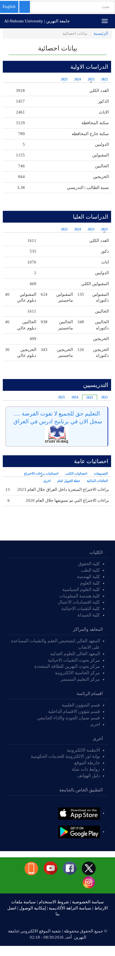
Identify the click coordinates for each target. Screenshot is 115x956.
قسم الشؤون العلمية (81, 705)
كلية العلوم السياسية (81, 589)
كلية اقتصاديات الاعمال (79, 602)
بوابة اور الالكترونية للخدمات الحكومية (65, 756)
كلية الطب (90, 570)
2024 (77, 79)
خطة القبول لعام (68, 481)
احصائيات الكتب (76, 473)
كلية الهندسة (88, 576)
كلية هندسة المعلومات (79, 596)
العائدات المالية (97, 481)
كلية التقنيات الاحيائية (80, 608)
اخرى (47, 481)
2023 (91, 79)
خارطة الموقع (87, 762)
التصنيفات (101, 473)
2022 (104, 79)
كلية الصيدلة (88, 615)
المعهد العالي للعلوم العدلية (75, 653)
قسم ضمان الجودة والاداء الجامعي (68, 717)
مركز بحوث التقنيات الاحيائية (74, 660)
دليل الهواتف (88, 775)
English (9, 6)
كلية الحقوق (89, 563)
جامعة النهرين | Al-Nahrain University (37, 21)
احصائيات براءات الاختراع (39, 473)
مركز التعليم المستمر (80, 679)
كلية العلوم (90, 583)
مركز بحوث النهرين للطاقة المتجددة (67, 666)
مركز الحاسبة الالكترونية (77, 672)
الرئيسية (101, 33)
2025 (64, 79)
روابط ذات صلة (86, 769)
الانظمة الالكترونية (83, 750)
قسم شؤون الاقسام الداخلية (73, 711)
